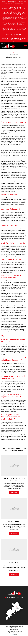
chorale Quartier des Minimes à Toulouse (14, 479)
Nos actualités (14, 626)
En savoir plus (14, 492)
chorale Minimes (14, 521)
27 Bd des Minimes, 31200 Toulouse (14, 597)
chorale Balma (14, 563)
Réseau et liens (14, 627)
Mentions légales (14, 629)
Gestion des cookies (14, 632)
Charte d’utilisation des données (14, 631)
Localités (21, 626)
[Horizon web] (13, 634)
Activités (8, 626)
